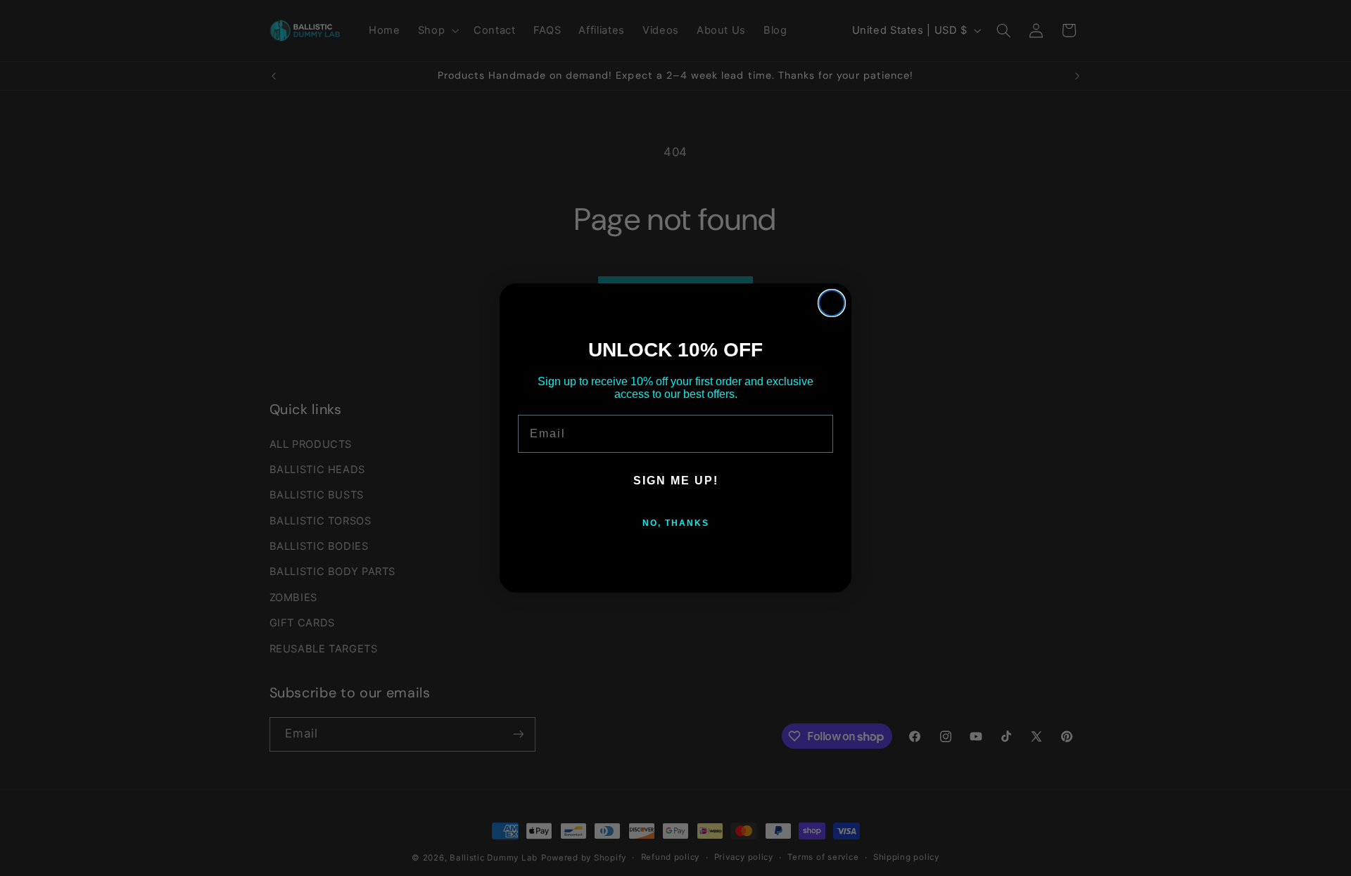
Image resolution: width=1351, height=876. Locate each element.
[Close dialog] (831, 303)
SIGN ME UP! (675, 481)
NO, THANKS (675, 523)
